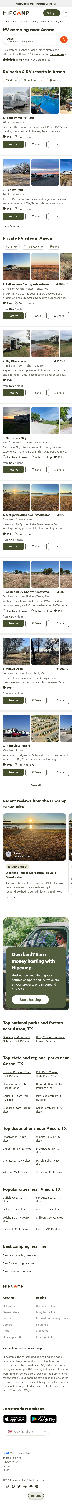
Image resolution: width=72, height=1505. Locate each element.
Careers (7, 1324)
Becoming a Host (46, 1306)
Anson (42, 21)
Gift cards (9, 1306)
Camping (53, 21)
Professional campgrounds (52, 1318)
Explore (7, 21)
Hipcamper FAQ (12, 1337)
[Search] (64, 39)
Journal (7, 1318)
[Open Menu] (65, 13)
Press (6, 1330)
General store (11, 1312)
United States (20, 21)
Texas (33, 21)
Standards (42, 1330)
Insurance (42, 1324)
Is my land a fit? (45, 1312)
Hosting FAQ (44, 1337)
